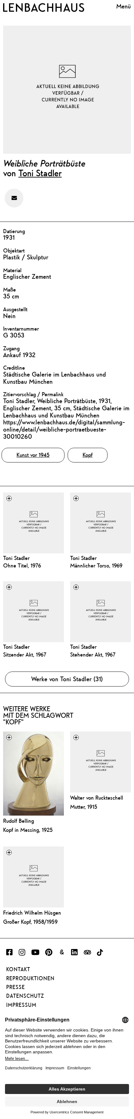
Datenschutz (25, 996)
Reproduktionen (30, 978)
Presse (15, 987)
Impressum (21, 1005)
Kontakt (18, 969)
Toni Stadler (40, 172)
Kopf (88, 455)
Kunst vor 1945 (33, 455)
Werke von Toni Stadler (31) (67, 679)
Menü (123, 6)
